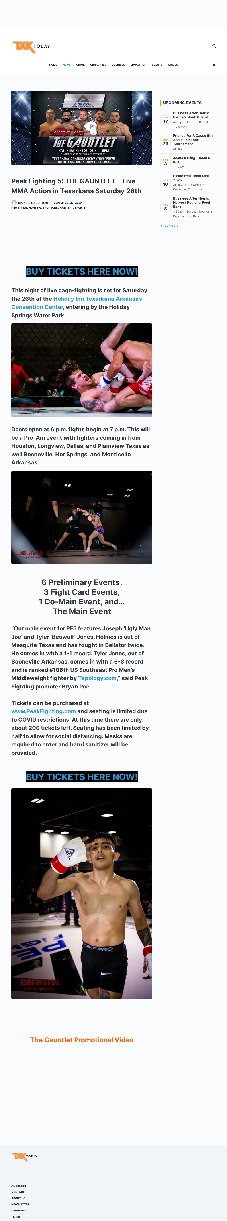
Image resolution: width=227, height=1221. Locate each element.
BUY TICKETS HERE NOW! (82, 271)
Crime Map (19, 1210)
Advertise (18, 1185)
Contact (18, 1192)
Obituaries (98, 64)
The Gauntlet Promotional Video (81, 1040)
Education (138, 64)
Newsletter (20, 1204)
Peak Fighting (31, 207)
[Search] (214, 46)
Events (157, 64)
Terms (16, 1216)
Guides (173, 64)
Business (118, 64)
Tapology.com (97, 678)
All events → (169, 226)
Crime (80, 64)
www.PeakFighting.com (43, 711)
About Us (18, 1198)
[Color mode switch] (214, 65)
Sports (80, 207)
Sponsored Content (58, 207)
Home (53, 64)
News (67, 64)
